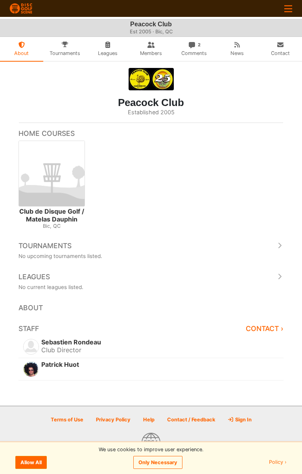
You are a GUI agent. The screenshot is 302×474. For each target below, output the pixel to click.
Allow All (31, 462)
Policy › (278, 462)
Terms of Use (67, 420)
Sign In (243, 420)
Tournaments (45, 246)
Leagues (34, 277)
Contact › (265, 328)
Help (149, 420)
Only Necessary (157, 462)
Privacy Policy (113, 420)
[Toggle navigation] (288, 8)
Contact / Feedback (191, 420)
